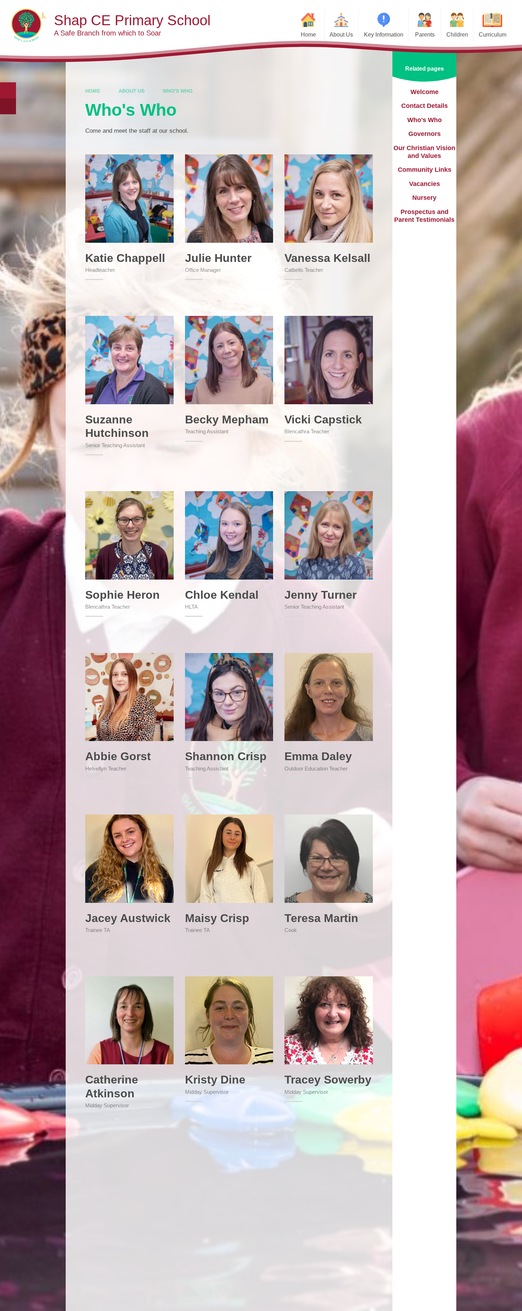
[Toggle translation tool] (8, 106)
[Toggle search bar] (8, 90)
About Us (132, 91)
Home (92, 91)
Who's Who (177, 91)
